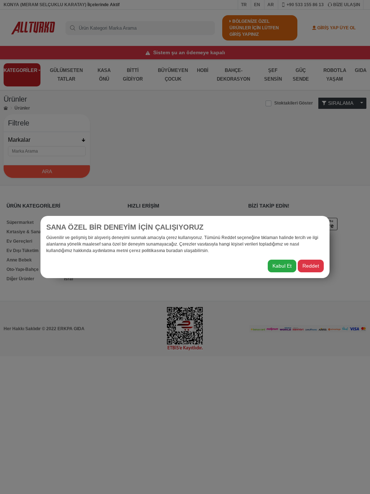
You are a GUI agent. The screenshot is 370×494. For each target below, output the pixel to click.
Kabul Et (282, 266)
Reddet (310, 266)
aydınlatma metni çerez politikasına (128, 250)
